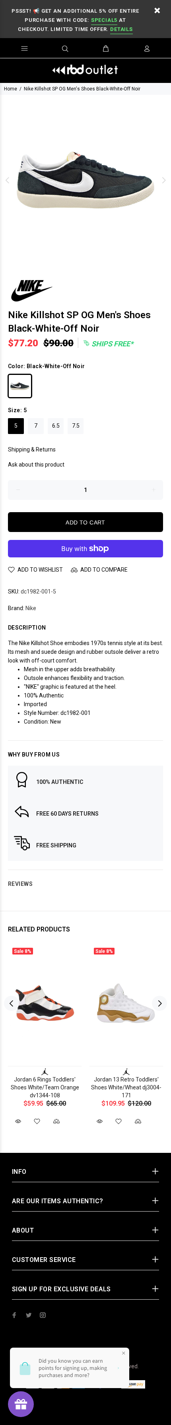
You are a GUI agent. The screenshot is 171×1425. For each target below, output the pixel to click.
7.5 (76, 426)
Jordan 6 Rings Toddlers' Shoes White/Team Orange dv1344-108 (45, 1087)
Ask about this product (36, 464)
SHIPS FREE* (111, 344)
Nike (30, 608)
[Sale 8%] (45, 1003)
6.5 (56, 426)
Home (10, 89)
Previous (7, 180)
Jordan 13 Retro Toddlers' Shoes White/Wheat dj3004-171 (126, 1087)
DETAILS (121, 29)
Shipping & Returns (32, 449)
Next (163, 180)
